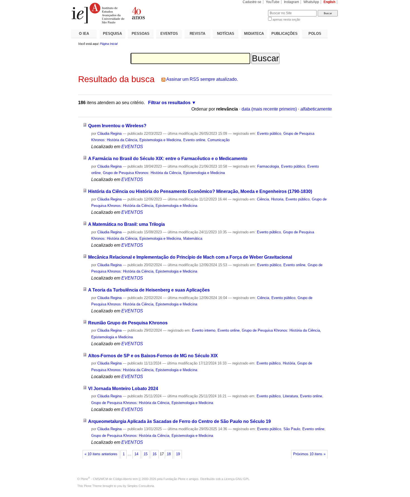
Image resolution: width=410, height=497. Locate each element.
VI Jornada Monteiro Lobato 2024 (123, 388)
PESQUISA (112, 33)
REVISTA (197, 33)
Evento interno (203, 330)
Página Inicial (108, 43)
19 (178, 454)
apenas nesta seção (286, 19)
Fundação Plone (174, 479)
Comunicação (219, 140)
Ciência (263, 199)
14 (136, 454)
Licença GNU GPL (236, 479)
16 (154, 454)
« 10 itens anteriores (101, 454)
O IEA (84, 33)
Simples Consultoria (140, 486)
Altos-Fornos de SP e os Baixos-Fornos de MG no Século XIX (153, 355)
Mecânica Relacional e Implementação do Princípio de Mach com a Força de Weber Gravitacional (190, 257)
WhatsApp (311, 2)
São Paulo (291, 429)
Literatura (290, 396)
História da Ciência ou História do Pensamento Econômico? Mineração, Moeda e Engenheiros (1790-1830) (200, 191)
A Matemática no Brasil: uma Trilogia (126, 224)
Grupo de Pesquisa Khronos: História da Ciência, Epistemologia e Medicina (164, 173)
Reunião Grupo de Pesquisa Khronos (128, 322)
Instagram (291, 2)
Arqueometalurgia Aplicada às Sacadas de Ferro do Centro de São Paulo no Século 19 (179, 421)
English (329, 2)
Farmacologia (268, 166)
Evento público (269, 133)
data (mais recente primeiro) (269, 109)
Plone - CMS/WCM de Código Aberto (106, 479)
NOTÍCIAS (225, 33)
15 (146, 454)
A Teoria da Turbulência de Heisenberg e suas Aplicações (149, 290)
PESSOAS (140, 33)
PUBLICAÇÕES (284, 33)
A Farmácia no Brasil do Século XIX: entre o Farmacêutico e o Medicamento (167, 158)
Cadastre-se (252, 2)
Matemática (192, 238)
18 (169, 454)
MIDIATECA (254, 33)
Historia (277, 199)
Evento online (194, 140)
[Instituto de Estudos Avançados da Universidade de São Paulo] (138, 13)
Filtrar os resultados (169, 102)
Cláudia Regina (109, 133)
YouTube (272, 2)
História (289, 363)
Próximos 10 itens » (309, 454)
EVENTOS (169, 33)
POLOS (314, 33)
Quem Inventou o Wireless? (117, 125)
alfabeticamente (316, 109)
